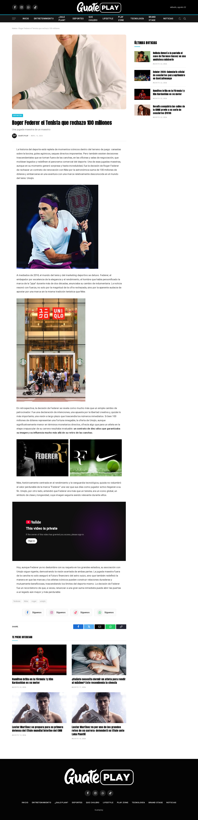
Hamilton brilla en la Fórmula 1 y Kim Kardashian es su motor (32, 681)
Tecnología (137, 18)
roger (34, 601)
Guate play (23, 136)
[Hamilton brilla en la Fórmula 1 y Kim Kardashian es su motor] (39, 660)
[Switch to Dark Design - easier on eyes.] (180, 18)
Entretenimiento (44, 18)
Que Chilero (93, 18)
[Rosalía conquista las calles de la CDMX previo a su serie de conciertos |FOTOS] (142, 110)
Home (14, 28)
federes (16, 601)
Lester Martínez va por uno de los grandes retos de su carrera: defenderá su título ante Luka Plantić (98, 730)
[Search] (184, 18)
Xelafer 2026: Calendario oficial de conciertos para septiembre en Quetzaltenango (169, 75)
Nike (26, 601)
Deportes (78, 18)
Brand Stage (152, 18)
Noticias (168, 18)
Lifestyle (108, 18)
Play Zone (121, 18)
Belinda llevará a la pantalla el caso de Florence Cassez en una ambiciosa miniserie (169, 56)
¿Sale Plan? (62, 18)
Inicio (26, 18)
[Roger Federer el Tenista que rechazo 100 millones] (69, 72)
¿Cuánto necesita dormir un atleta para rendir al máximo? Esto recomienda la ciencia (99, 681)
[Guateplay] (99, 7)
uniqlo (43, 601)
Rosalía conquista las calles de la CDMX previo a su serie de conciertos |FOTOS (169, 110)
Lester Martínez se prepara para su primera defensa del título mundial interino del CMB (37, 728)
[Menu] (14, 18)
